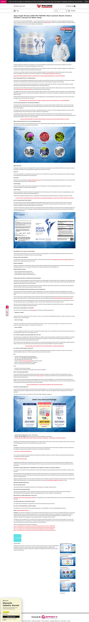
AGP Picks (3, 1)
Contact (68, 620)
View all (86, 1)
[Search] (66, 11)
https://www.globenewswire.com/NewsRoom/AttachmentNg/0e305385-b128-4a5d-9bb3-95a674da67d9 (34, 530)
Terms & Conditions (45, 620)
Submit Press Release (36, 620)
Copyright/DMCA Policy (54, 620)
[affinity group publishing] (7, 312)
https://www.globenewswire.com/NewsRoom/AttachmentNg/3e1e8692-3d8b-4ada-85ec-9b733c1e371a (34, 527)
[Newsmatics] (7, 315)
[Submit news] (7, 307)
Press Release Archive (26, 620)
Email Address (6, 612)
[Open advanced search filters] (69, 11)
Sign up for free (11, 616)
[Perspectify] (7, 309)
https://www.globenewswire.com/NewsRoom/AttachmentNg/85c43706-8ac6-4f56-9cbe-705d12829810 (34, 525)
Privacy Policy (63, 620)
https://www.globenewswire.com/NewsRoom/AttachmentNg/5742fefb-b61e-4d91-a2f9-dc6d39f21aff (34, 528)
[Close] (20, 599)
